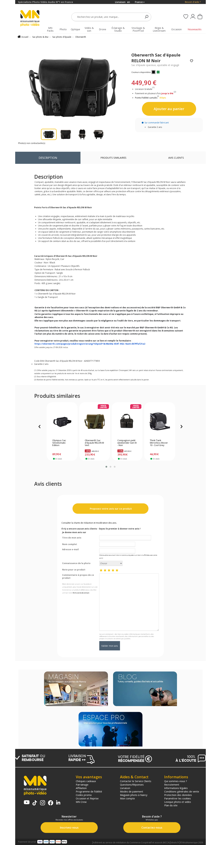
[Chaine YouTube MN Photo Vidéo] (27, 802)
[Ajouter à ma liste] (191, 61)
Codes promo (84, 795)
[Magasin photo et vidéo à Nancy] (76, 689)
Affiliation (81, 788)
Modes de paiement (131, 791)
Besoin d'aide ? (193, 2)
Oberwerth (80, 36)
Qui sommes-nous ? (175, 781)
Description (48, 158)
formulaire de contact (81, 593)
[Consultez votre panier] (200, 17)
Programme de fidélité (89, 791)
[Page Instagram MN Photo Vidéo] (42, 803)
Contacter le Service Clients (135, 781)
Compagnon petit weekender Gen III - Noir (127, 443)
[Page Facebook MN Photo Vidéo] (50, 803)
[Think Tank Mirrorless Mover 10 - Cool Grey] (160, 421)
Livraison (125, 788)
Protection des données (178, 795)
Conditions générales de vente (181, 791)
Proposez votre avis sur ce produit (110, 508)
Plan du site (170, 805)
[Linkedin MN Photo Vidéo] (58, 802)
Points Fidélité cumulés (146, 97)
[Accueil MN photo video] (31, 18)
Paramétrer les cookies (177, 798)
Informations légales (176, 788)
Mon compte (127, 798)
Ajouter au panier (169, 108)
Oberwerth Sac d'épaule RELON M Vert (94, 443)
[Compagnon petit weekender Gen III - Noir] (127, 421)
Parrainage (82, 784)
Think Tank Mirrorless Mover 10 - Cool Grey (159, 443)
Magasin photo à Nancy (133, 795)
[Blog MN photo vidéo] (145, 689)
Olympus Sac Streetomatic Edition (59, 443)
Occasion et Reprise (87, 798)
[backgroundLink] (7, 422)
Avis (176, 157)
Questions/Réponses (132, 784)
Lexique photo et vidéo (177, 802)
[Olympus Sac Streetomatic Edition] (62, 421)
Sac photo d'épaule (61, 36)
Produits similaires (113, 157)
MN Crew (81, 802)
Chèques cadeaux (86, 781)
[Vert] (158, 72)
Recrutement (171, 784)
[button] (106, 466)
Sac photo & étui (40, 36)
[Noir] (153, 72)
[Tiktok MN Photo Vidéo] (34, 803)
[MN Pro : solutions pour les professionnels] (110, 729)
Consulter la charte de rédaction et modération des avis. (89, 522)
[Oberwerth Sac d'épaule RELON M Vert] (94, 421)
